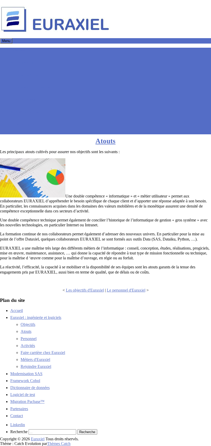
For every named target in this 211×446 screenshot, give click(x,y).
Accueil (16, 310)
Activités (28, 345)
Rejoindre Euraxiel (36, 366)
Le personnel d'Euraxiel (126, 290)
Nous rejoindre (22, 124)
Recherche (19, 432)
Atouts (105, 141)
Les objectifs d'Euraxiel (85, 290)
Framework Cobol (25, 75)
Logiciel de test (22, 99)
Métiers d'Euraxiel (35, 359)
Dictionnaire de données (30, 87)
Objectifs (28, 324)
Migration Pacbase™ (27, 112)
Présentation (20, 50)
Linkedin (17, 425)
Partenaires (19, 409)
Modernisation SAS (26, 62)
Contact (16, 416)
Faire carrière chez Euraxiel (43, 352)
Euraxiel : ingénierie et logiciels (35, 317)
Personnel (29, 338)
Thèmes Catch (59, 443)
